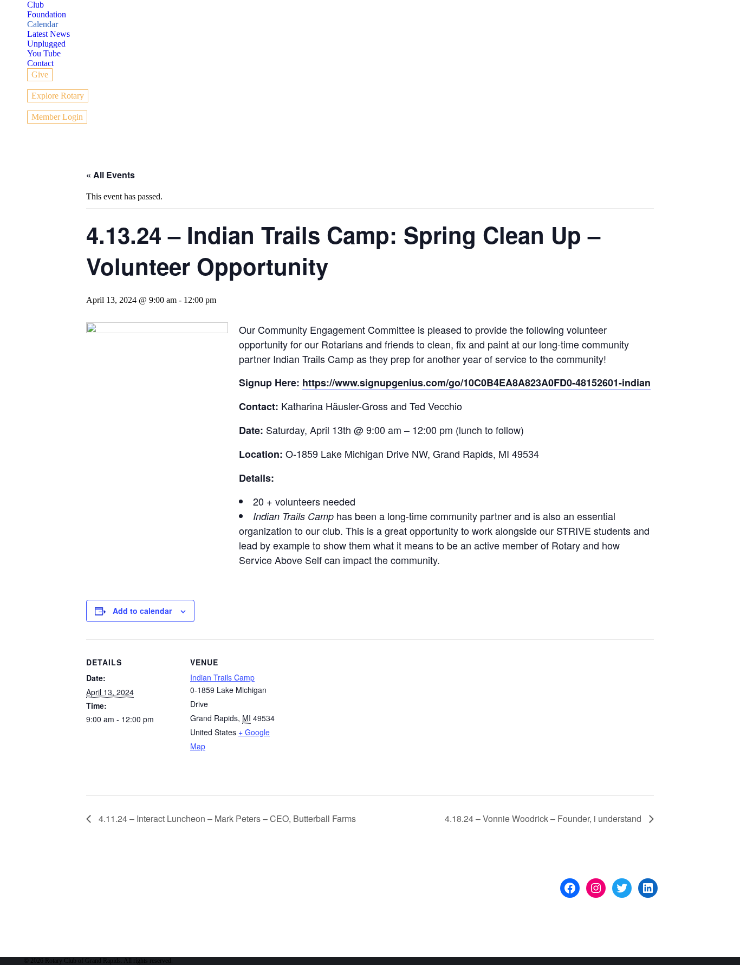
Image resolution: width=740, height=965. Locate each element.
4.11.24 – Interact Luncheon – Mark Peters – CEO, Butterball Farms (226, 818)
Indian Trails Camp (222, 677)
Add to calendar (142, 610)
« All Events (110, 175)
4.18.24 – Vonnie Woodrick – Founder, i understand (544, 818)
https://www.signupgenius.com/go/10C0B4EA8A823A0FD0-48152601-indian (476, 382)
